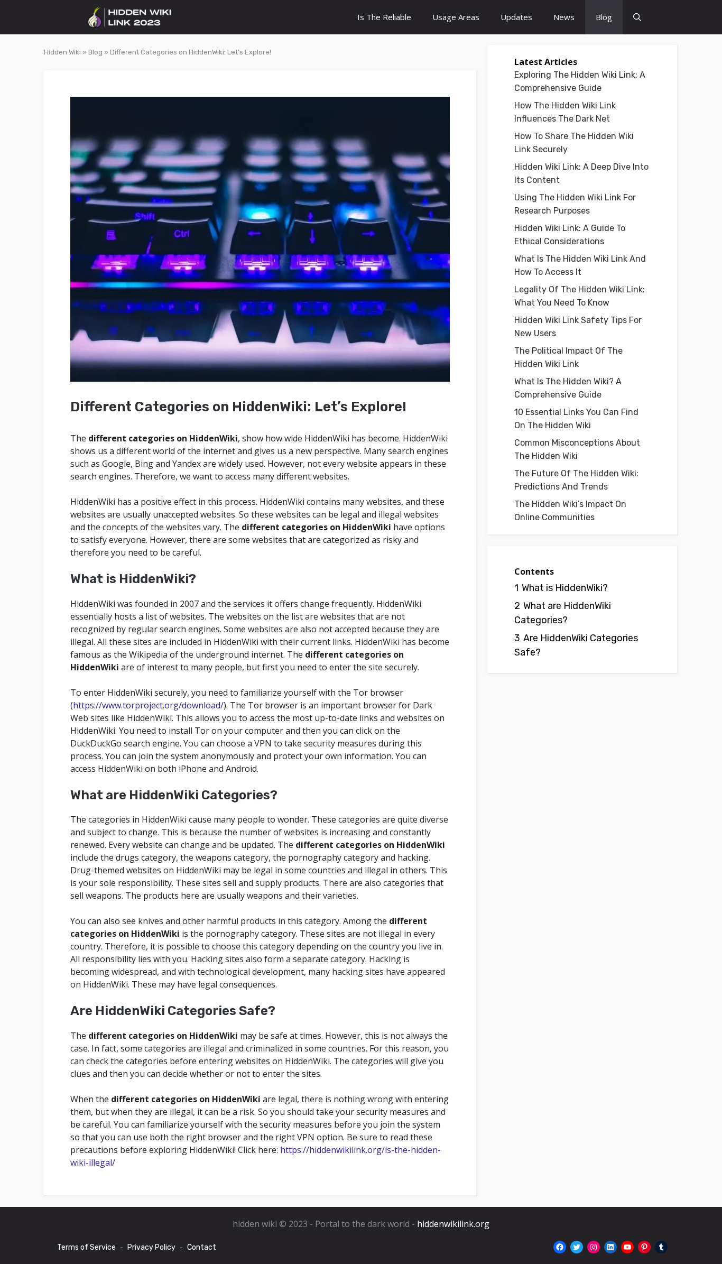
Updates (516, 17)
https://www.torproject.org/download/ (148, 705)
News (564, 17)
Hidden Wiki (62, 52)
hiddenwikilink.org (453, 1224)
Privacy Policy (151, 1247)
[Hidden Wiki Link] (129, 17)
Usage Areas (455, 17)
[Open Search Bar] (637, 17)
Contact (201, 1247)
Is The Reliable (384, 17)
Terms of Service (86, 1247)
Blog (604, 17)
